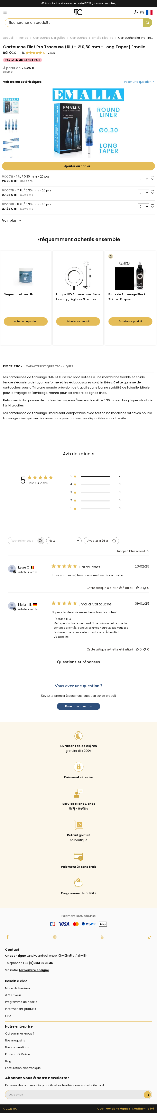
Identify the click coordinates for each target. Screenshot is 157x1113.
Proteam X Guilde (17, 1054)
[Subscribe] (147, 1094)
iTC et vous (13, 995)
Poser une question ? (139, 82)
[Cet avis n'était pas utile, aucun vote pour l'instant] (144, 588)
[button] (151, 16)
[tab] (12, 368)
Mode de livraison (17, 988)
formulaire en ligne (34, 970)
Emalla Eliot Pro (102, 38)
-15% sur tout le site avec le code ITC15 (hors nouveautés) (79, 3)
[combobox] (78, 22)
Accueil (8, 38)
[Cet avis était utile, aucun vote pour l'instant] (137, 588)
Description (12, 366)
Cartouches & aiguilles (49, 38)
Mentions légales (118, 1109)
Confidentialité (143, 1109)
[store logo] (78, 12)
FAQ (8, 1016)
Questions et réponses (78, 662)
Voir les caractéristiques (22, 82)
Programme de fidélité (21, 1002)
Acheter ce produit (26, 321)
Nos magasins (15, 1040)
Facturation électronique (23, 1068)
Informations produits (20, 1009)
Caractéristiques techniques (49, 366)
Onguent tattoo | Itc (19, 294)
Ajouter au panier (77, 166)
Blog (8, 1061)
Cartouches (78, 38)
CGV (100, 1109)
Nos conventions (17, 1047)
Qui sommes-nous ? (20, 1033)
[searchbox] (22, 540)
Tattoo (23, 38)
